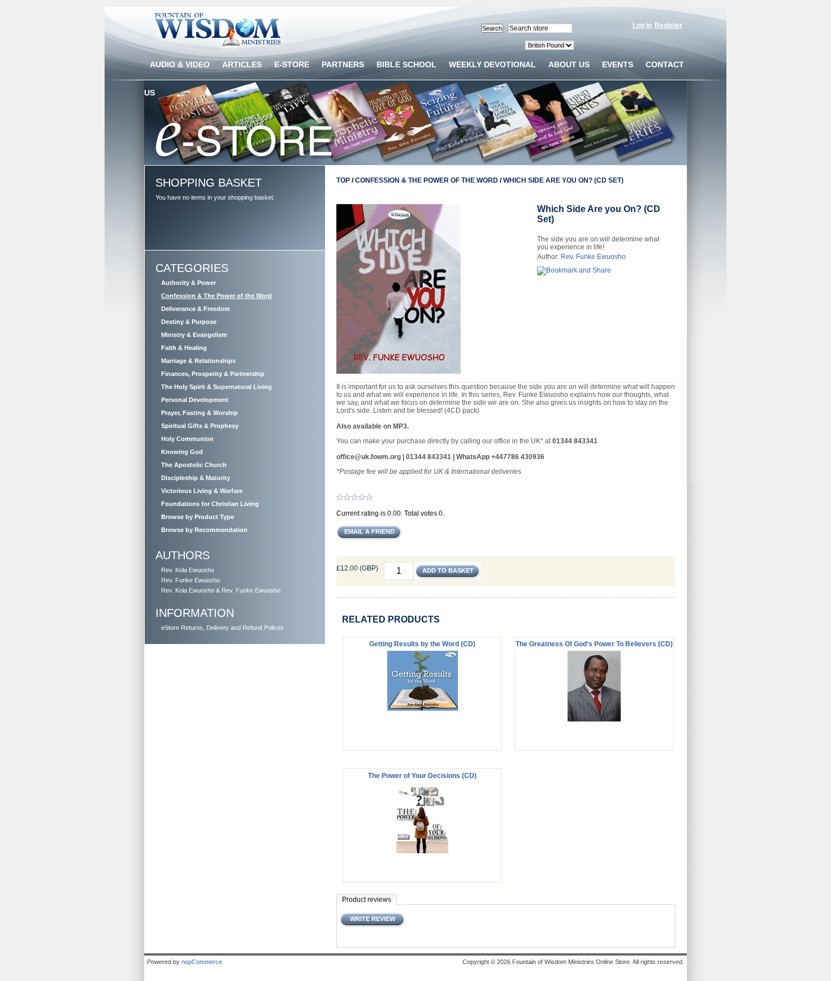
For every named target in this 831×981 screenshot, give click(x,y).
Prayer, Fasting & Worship (199, 412)
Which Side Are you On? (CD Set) (563, 180)
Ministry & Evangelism (194, 334)
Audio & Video (180, 64)
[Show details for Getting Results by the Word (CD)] (422, 708)
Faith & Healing (184, 347)
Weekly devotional (492, 64)
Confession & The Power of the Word (216, 295)
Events (617, 64)
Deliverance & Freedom (195, 308)
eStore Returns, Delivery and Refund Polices (222, 627)
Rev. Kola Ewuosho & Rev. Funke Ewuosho (220, 590)
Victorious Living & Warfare (202, 490)
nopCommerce (201, 961)
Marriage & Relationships (198, 360)
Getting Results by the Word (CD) (422, 644)
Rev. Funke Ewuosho (190, 580)
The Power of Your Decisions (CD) (422, 776)
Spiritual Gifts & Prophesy (200, 425)
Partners (343, 64)
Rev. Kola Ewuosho (187, 570)
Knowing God (182, 451)
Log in (642, 25)
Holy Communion (187, 438)
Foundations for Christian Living (210, 503)
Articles (242, 64)
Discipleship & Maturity (195, 477)
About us (569, 64)
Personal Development (194, 399)
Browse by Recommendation (204, 529)
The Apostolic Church (194, 464)
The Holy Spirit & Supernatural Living (216, 386)
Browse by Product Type (197, 516)
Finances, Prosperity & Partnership (213, 373)
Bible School (406, 64)
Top (343, 180)
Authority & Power (188, 282)
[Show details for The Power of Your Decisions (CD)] (422, 851)
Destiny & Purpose (189, 321)
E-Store (291, 64)
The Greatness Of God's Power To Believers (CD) (594, 644)
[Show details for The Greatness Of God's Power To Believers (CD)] (594, 719)
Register (668, 25)
